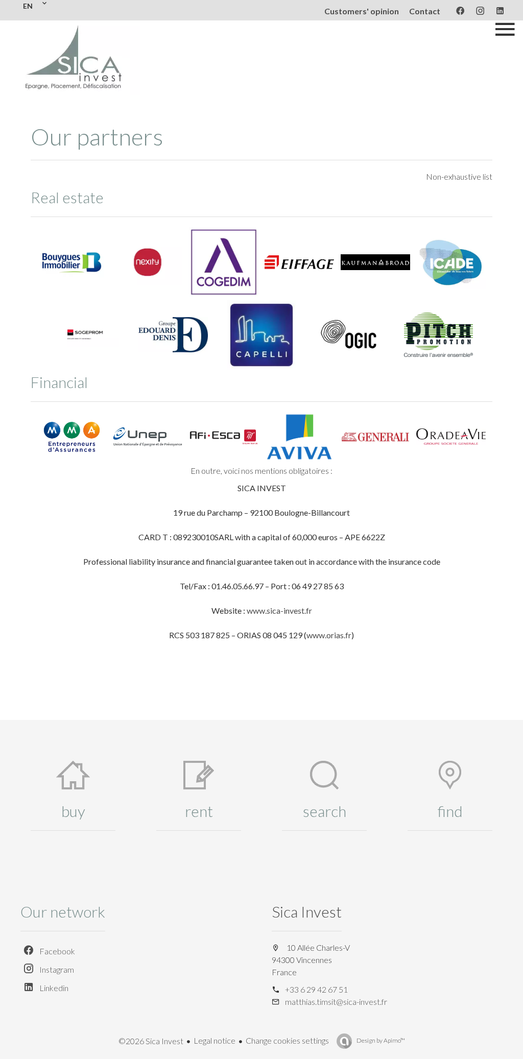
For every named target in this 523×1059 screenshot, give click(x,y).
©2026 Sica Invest (150, 1041)
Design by (380, 1040)
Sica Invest (307, 911)
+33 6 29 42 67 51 (316, 989)
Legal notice (214, 1040)
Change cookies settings (287, 1040)
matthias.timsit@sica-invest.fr (336, 1001)
